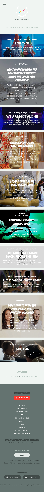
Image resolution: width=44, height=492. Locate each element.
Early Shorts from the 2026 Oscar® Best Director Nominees (22, 308)
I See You (22, 349)
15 (32, 27)
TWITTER (33, 477)
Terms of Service (29, 463)
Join (22, 455)
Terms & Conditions (38, 485)
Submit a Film (22, 418)
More (22, 372)
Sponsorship (22, 430)
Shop (22, 415)
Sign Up (26, 434)
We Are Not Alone (22, 116)
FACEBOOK (14, 477)
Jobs (22, 424)
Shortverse (22, 412)
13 (27, 27)
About (22, 427)
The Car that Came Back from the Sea (22, 255)
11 (22, 27)
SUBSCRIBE (23, 398)
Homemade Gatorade (22, 280)
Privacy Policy (15, 463)
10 (19, 27)
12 (24, 27)
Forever (22, 43)
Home (22, 405)
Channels (22, 409)
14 (29, 27)
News (22, 421)
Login (17, 434)
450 (36, 27)
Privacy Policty (28, 485)
